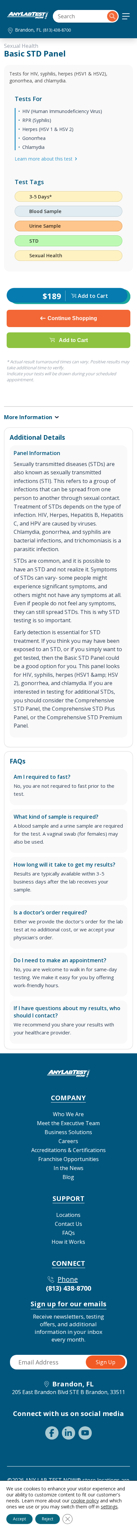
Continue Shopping (72, 318)
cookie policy (85, 1500)
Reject (47, 1519)
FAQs (68, 1232)
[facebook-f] (52, 1433)
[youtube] (85, 1433)
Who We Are (68, 1114)
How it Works (68, 1241)
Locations (68, 1215)
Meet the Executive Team (68, 1123)
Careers (68, 1141)
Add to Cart (73, 340)
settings (109, 1507)
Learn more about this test (43, 159)
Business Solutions (68, 1132)
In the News (68, 1168)
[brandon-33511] (28, 17)
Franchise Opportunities (68, 1159)
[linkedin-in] (68, 1433)
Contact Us (68, 1224)
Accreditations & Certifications (68, 1150)
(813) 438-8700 (57, 30)
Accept (19, 1519)
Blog (68, 1177)
